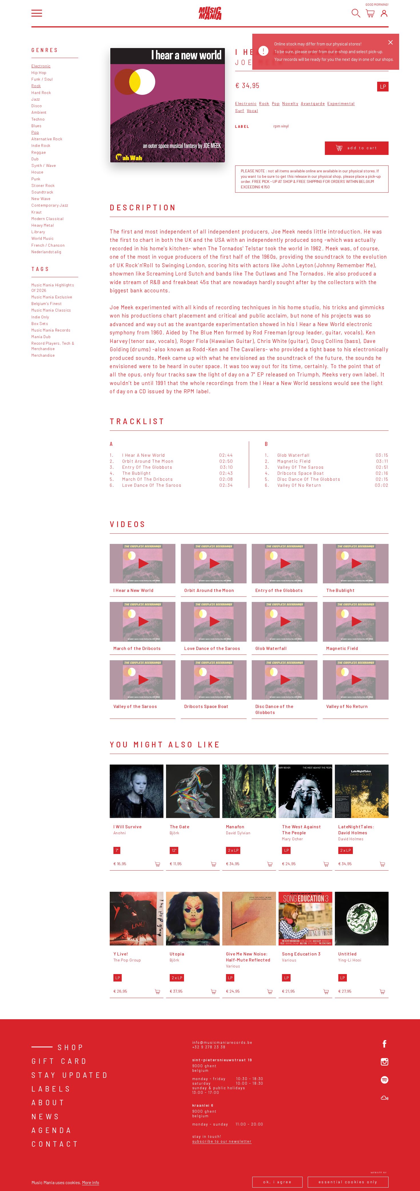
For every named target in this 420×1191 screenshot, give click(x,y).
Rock (36, 85)
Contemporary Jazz (49, 205)
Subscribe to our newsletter (222, 1141)
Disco (36, 105)
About (48, 1102)
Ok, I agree (277, 1181)
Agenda (52, 1130)
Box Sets (39, 323)
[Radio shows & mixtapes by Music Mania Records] (384, 1098)
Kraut (36, 212)
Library (38, 231)
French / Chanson (48, 245)
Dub (35, 158)
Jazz (35, 99)
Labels (51, 1088)
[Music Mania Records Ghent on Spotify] (384, 1080)
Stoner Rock (43, 185)
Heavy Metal (42, 225)
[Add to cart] (157, 864)
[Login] (384, 13)
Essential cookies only (348, 1181)
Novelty (290, 103)
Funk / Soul (42, 79)
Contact (55, 1143)
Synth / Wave (43, 165)
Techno (38, 119)
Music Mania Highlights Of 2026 (52, 287)
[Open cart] (370, 13)
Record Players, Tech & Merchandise (52, 346)
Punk (36, 178)
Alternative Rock (46, 138)
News (46, 1116)
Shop (71, 1047)
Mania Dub (41, 336)
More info (90, 1182)
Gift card (59, 1061)
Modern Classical (47, 218)
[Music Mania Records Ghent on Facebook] (384, 1044)
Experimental (341, 103)
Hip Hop (39, 72)
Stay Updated (70, 1075)
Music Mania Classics (51, 310)
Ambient (39, 112)
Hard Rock (41, 92)
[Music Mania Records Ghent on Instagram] (384, 1062)
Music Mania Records (50, 330)
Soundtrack (42, 191)
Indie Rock (41, 145)
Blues (36, 125)
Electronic (41, 65)
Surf (239, 111)
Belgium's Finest (46, 303)
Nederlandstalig (46, 251)
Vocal (252, 111)
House (37, 171)
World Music (42, 238)
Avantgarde (313, 103)
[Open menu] (36, 13)
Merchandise (43, 355)
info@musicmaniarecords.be (222, 1042)
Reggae (38, 152)
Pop (35, 132)
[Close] (391, 42)
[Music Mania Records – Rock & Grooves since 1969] (210, 13)
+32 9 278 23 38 (209, 1047)
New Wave (41, 198)
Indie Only (40, 316)
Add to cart (362, 147)
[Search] (356, 13)
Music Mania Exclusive (51, 296)
